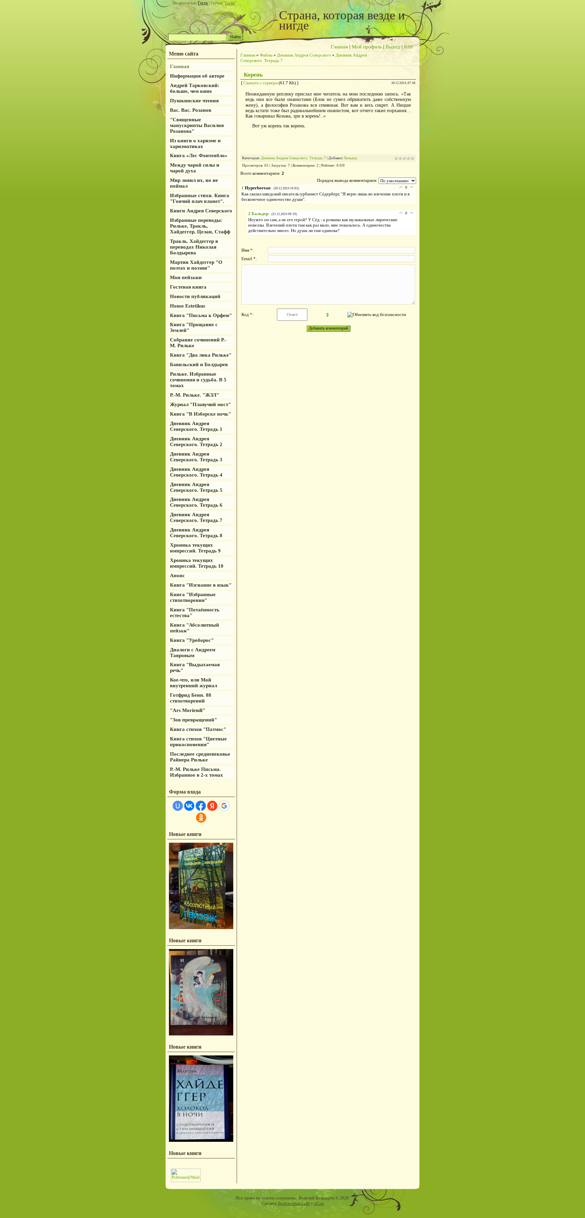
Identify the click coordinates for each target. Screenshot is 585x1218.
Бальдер (350, 158)
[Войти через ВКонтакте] (189, 806)
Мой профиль (367, 46)
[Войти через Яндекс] (212, 806)
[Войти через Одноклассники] (201, 818)
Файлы (266, 55)
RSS (408, 46)
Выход (393, 46)
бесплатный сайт (294, 1203)
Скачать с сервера (260, 82)
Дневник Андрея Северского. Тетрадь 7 (293, 158)
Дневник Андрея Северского (304, 55)
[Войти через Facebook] (201, 806)
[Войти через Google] (224, 805)
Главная (339, 46)
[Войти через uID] (178, 806)
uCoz (319, 1203)
